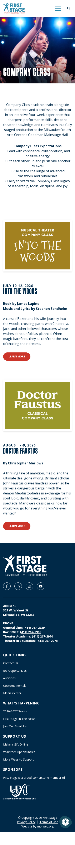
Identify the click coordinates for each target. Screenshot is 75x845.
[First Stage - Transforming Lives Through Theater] (14, 8)
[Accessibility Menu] (65, 822)
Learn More (19, 356)
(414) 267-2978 (47, 641)
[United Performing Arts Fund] (19, 791)
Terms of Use (49, 822)
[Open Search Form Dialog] (68, 8)
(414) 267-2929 (34, 628)
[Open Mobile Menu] (58, 8)
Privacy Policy (26, 822)
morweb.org (45, 826)
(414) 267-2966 (30, 632)
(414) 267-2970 (42, 636)
